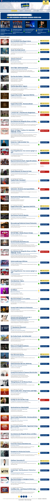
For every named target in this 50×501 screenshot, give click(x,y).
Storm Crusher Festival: (15, 418)
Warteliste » (42, 165)
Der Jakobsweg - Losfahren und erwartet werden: (19, 365)
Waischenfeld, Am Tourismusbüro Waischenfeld (19, 409)
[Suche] (8, 15)
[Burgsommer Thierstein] (11, 292)
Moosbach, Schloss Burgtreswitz (17, 190)
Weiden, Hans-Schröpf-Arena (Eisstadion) (18, 301)
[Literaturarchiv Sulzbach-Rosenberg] (11, 383)
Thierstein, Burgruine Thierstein (17, 292)
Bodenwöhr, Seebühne (15, 143)
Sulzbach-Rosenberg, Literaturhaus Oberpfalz (19, 383)
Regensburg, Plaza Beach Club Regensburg (18, 243)
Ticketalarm (28, 10)
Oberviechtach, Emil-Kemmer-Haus (17, 133)
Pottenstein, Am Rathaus (16, 198)
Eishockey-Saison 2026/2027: (16, 300)
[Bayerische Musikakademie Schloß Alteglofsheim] (11, 114)
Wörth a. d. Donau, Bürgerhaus (17, 366)
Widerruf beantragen (27, 499)
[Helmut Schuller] (11, 366)
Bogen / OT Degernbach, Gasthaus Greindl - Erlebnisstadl (21, 254)
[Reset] (31, 15)
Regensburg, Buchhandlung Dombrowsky (18, 374)
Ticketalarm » (42, 166)
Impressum (27, 1)
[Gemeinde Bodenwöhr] (11, 143)
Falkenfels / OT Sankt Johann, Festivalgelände (19, 181)
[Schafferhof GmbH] (11, 88)
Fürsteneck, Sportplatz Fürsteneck (17, 154)
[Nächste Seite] (29, 496)
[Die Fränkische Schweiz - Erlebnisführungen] (11, 78)
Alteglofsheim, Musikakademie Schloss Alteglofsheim (20, 114)
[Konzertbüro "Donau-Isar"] (11, 282)
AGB (14, 1)
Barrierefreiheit (21, 499)
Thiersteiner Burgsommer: (16, 291)
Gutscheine (36, 10)
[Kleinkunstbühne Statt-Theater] (11, 69)
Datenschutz (44, 498)
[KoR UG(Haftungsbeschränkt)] (11, 96)
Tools (20, 1)
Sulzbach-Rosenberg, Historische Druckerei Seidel (20, 173)
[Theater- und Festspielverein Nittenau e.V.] (11, 263)
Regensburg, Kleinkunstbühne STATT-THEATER (19, 69)
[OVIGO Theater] (11, 123)
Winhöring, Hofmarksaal (16, 274)
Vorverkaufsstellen (6, 1)
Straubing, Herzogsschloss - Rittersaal (18, 473)
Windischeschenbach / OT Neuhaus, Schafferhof (19, 88)
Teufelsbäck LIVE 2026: (15, 60)
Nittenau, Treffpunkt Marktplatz (17, 263)
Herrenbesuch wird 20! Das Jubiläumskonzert (17, 30)
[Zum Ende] (31, 496)
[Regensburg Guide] (11, 243)
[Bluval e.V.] (11, 473)
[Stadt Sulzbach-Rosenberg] (11, 173)
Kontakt (23, 1)
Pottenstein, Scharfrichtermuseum (17, 78)
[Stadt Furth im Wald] (11, 453)
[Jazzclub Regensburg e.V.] (11, 356)
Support (17, 1)
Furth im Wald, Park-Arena (16, 338)
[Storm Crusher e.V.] (11, 392)
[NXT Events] (11, 234)
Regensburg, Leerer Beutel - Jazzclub (18, 356)
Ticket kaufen (44, 43)
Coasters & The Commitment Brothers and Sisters (5, 30)
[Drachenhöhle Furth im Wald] (11, 338)
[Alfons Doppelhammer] (11, 154)
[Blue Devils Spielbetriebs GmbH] (11, 301)
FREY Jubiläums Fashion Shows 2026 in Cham (30, 30)
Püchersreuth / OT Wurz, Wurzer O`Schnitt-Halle (20, 392)
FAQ (12, 1)
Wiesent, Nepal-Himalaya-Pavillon (17, 347)
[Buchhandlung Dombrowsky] (11, 374)
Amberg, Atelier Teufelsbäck (16, 61)
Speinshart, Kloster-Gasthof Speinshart (18, 123)
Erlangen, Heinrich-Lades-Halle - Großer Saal (19, 51)
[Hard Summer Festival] (11, 181)
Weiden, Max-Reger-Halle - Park (17, 234)
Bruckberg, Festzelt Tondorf (16, 282)
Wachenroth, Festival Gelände (16, 96)
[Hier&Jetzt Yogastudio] (11, 347)
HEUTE (21, 10)
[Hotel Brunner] (11, 61)
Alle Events (14, 10)
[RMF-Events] (11, 51)
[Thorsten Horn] (11, 190)
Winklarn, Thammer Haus (16, 435)
